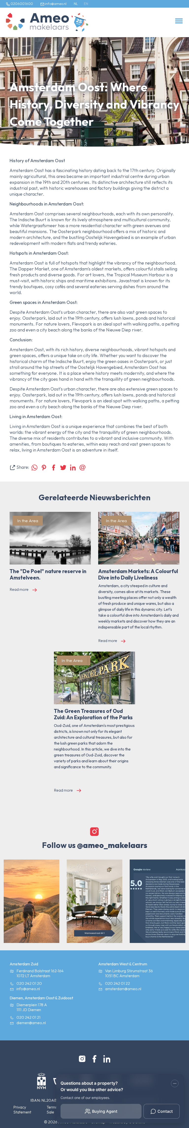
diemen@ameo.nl (31, 1022)
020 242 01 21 (28, 1017)
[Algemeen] (37, 22)
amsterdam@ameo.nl (123, 988)
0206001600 (21, 3)
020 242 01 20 (29, 983)
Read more (19, 589)
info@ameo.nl (55, 3)
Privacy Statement (22, 1109)
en (86, 3)
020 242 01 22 (117, 983)
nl (76, 3)
